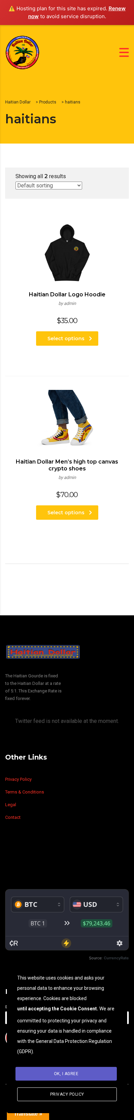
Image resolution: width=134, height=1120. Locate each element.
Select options (66, 338)
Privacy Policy (18, 779)
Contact (13, 817)
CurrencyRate (116, 958)
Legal (10, 804)
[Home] (22, 52)
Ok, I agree (66, 1073)
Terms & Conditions (24, 792)
